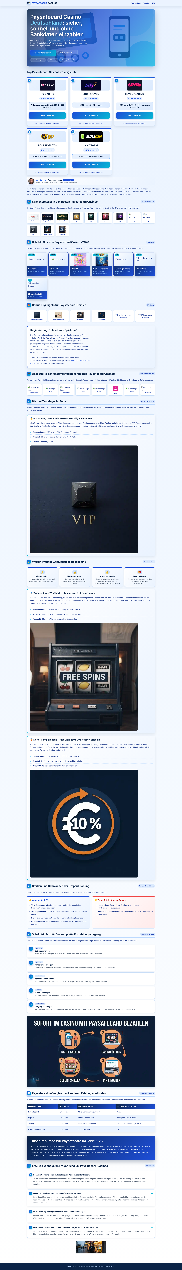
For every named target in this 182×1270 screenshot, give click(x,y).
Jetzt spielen (47, 115)
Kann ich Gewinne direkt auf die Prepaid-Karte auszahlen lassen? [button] (61, 1175)
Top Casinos (136, 3)
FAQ (153, 3)
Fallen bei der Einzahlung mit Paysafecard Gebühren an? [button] (57, 1193)
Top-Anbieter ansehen (43, 53)
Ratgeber (146, 3)
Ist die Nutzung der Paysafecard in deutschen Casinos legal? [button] (59, 1212)
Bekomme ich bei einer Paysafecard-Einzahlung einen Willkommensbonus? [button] (66, 1227)
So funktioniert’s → (67, 53)
